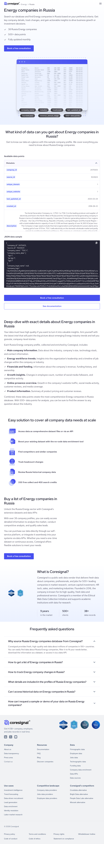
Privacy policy (9, 834)
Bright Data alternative (79, 794)
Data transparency (11, 753)
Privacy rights (59, 834)
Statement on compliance (64, 839)
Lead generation (10, 802)
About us (7, 749)
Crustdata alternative (78, 790)
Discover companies (45, 762)
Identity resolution (11, 810)
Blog (39, 757)
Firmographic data (77, 749)
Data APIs (74, 774)
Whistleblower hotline (86, 834)
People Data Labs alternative (81, 798)
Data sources (75, 778)
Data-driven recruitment (13, 798)
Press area (8, 757)
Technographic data (78, 762)
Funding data (75, 766)
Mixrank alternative (77, 802)
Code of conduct (10, 839)
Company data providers (47, 790)
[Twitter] (10, 736)
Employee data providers (47, 798)
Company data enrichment (80, 770)
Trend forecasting (11, 794)
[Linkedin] (5, 736)
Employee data (76, 753)
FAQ (39, 753)
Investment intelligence (13, 790)
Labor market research (13, 815)
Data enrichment (10, 806)
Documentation (43, 749)
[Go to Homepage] (12, 3)
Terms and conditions (37, 834)
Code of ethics (34, 839)
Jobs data (74, 757)
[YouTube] (15, 736)
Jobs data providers (45, 794)
